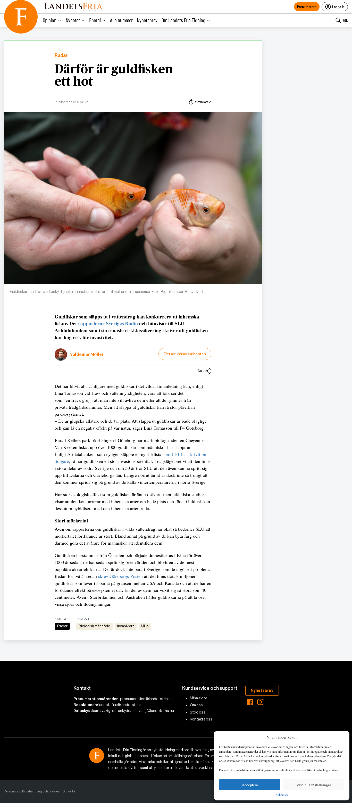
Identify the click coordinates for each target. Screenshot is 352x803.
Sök (345, 20)
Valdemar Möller (87, 355)
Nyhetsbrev (147, 20)
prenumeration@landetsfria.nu (146, 699)
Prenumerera (306, 6)
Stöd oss (197, 712)
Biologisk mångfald (94, 626)
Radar (61, 55)
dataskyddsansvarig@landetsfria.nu (143, 711)
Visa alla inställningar (313, 784)
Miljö (145, 626)
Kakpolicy (281, 795)
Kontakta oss (201, 719)
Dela (201, 371)
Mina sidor (198, 698)
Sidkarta (69, 791)
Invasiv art (125, 626)
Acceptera (250, 784)
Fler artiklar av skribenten (185, 354)
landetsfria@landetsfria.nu (121, 705)
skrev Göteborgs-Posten (120, 576)
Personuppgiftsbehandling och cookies (32, 791)
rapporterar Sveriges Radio (108, 323)
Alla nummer (121, 20)
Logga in (338, 6)
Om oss (196, 705)
